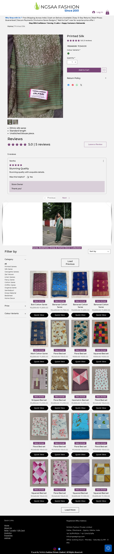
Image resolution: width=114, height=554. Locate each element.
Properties (8, 536)
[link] (79, 41)
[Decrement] (68, 62)
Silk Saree (9, 269)
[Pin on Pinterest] (72, 85)
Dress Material (10, 293)
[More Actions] (103, 161)
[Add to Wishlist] (104, 70)
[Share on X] (81, 85)
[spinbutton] (72, 62)
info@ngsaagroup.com (75, 537)
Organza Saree (10, 288)
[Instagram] (54, 549)
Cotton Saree (10, 282)
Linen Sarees (10, 277)
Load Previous (70, 262)
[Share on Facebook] (68, 85)
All (6, 264)
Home (10, 26)
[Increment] (75, 62)
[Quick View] (39, 284)
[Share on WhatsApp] (77, 85)
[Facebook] (59, 549)
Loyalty (13, 530)
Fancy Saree (9, 280)
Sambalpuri (9, 290)
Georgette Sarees (12, 272)
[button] (107, 12)
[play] (106, 243)
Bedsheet (9, 296)
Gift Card (21, 530)
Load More (70, 510)
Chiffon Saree (10, 285)
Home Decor (10, 298)
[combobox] (99, 251)
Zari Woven (9, 274)
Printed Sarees (11, 267)
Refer (6, 530)
